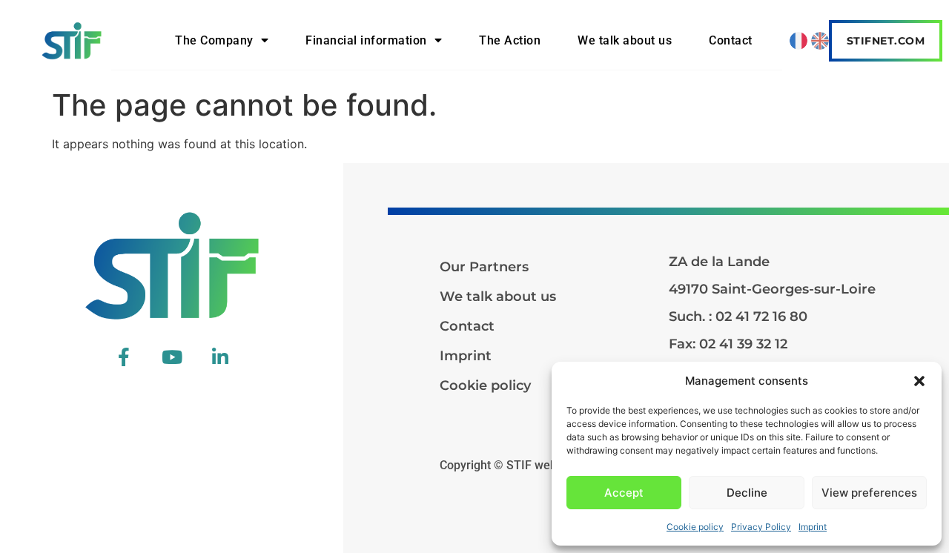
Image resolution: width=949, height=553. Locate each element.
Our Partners (484, 267)
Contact (731, 40)
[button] (919, 381)
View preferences (869, 493)
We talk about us (625, 40)
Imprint (812, 526)
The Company (214, 40)
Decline (747, 493)
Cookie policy (695, 526)
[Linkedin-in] (220, 357)
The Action (509, 40)
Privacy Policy (761, 526)
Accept (624, 493)
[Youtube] (172, 357)
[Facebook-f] (123, 357)
